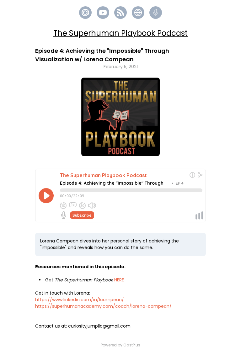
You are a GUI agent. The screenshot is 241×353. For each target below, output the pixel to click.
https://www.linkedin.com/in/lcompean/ (79, 299)
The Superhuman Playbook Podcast (120, 33)
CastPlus (131, 345)
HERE (119, 280)
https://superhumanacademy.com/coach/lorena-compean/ (103, 306)
